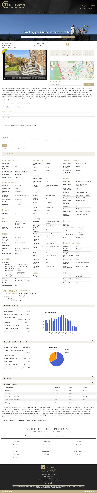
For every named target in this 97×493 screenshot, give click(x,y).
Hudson (28, 420)
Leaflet (79, 79)
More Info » (22, 295)
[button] (68, 37)
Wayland (77, 454)
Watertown (46, 454)
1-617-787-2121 (11, 299)
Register (85, 5)
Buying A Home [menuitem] (36, 12)
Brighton (15, 441)
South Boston (78, 451)
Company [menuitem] (67, 12)
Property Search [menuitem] (25, 12)
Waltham (15, 454)
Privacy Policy (35, 141)
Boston (78, 445)
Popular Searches (47, 436)
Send (4, 145)
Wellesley (15, 457)
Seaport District (46, 451)
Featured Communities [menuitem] (79, 12)
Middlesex (21, 420)
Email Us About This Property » (28, 293)
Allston (78, 441)
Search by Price (62, 436)
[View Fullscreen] (52, 69)
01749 (34, 420)
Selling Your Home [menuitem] (49, 12)
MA (16, 420)
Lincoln (47, 448)
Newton (78, 448)
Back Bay (15, 445)
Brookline (15, 448)
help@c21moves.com (48, 476)
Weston (46, 441)
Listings (11, 420)
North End (15, 451)
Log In (92, 5)
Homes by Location (31, 436)
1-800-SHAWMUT (87, 8)
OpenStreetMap (85, 79)
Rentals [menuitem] (60, 12)
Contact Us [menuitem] (91, 12)
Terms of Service (24, 148)
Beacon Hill (46, 445)
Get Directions (88, 84)
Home (5, 420)
